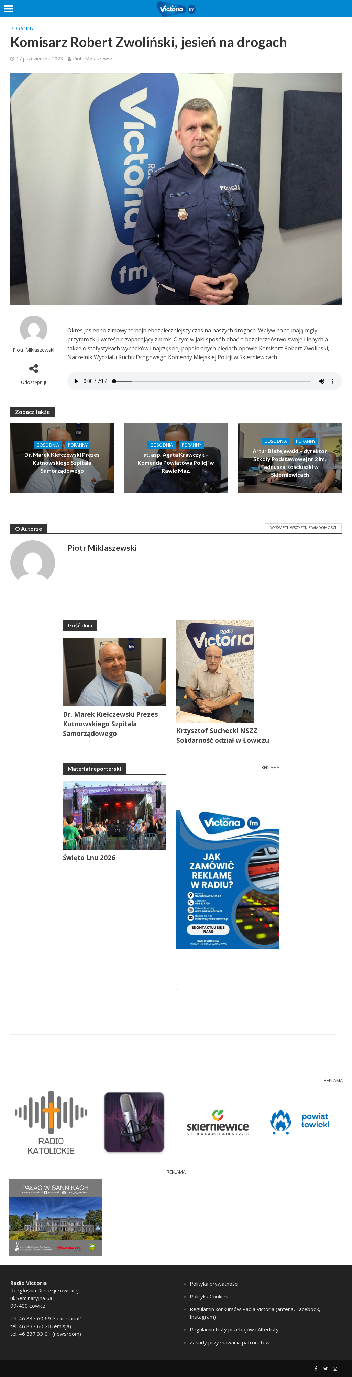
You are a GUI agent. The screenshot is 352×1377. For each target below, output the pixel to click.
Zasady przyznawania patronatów (230, 1342)
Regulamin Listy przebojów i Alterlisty (234, 1329)
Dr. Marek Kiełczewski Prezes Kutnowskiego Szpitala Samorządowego (62, 462)
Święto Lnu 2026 (89, 857)
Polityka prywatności (214, 1283)
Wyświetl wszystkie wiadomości (303, 527)
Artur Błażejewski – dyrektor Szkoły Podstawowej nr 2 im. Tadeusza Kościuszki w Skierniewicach (290, 463)
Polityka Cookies (209, 1296)
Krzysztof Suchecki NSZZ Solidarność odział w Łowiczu (222, 735)
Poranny (22, 28)
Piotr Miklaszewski (93, 58)
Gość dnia (47, 445)
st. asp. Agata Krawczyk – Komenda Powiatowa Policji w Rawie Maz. (176, 462)
